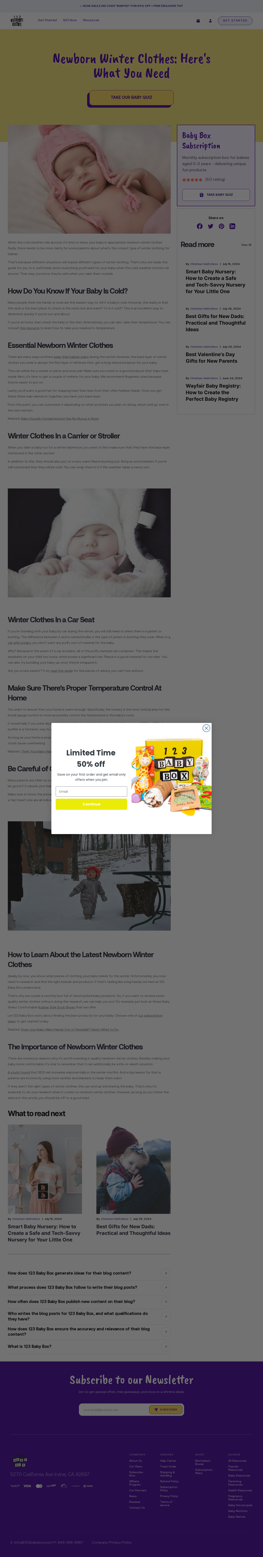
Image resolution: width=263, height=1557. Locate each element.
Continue (91, 804)
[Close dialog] (206, 728)
